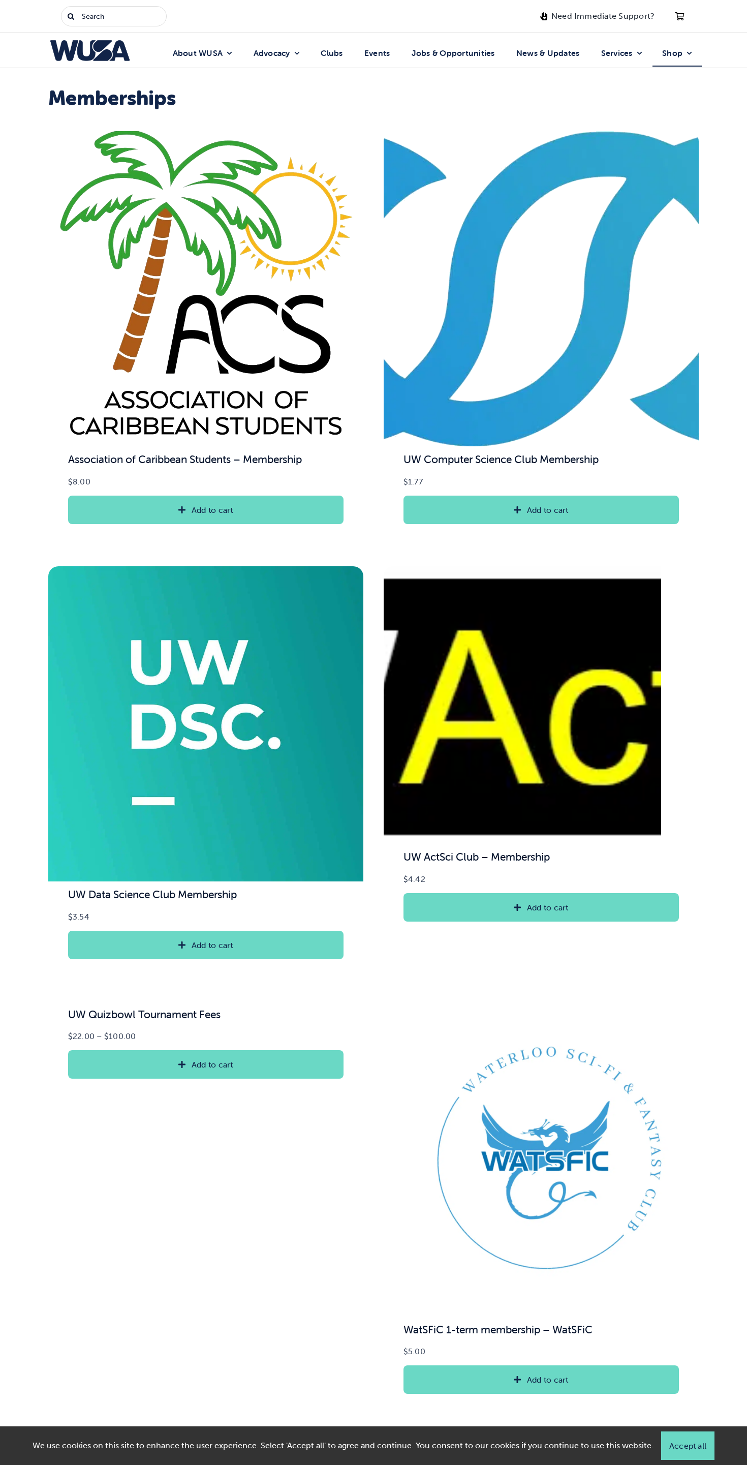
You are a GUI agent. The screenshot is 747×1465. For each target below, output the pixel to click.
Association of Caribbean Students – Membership (185, 459)
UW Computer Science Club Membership (501, 459)
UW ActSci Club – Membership (476, 856)
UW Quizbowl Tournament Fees (144, 1014)
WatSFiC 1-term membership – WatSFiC (498, 1329)
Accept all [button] (687, 1446)
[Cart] (679, 16)
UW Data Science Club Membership (152, 894)
